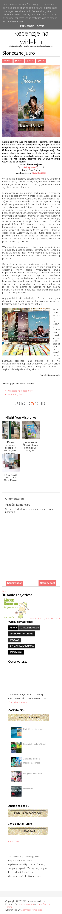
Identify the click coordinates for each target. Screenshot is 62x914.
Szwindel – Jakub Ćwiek (34, 744)
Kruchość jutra (15, 394)
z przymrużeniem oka (22, 646)
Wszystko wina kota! (32, 773)
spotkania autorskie (21, 634)
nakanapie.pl (14, 841)
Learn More (26, 26)
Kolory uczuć (30, 167)
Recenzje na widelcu (31, 37)
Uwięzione (28, 788)
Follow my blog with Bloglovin (45, 618)
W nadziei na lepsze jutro (20, 390)
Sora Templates (26, 903)
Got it (41, 26)
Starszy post (14, 583)
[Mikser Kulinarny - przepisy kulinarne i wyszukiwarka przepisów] (16, 618)
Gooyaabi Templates (31, 909)
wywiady (14, 640)
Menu (5, 591)
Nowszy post (47, 583)
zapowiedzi (16, 652)
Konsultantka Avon (17, 702)
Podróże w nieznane (33, 729)
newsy (13, 628)
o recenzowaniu (30, 628)
